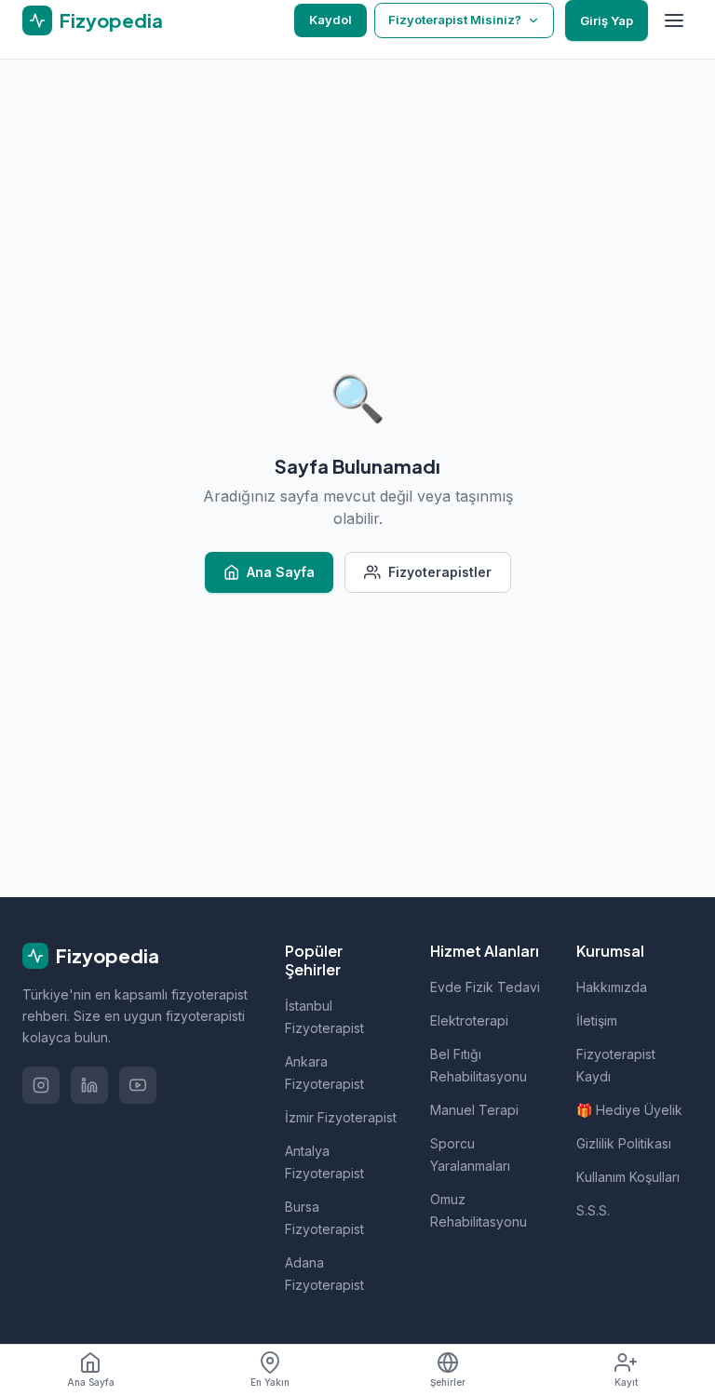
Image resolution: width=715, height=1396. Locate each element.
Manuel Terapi (474, 1110)
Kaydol (330, 19)
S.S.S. (593, 1210)
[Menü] (674, 20)
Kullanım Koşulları (628, 1177)
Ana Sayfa (281, 572)
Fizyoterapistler (440, 572)
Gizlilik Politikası (623, 1143)
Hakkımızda (611, 987)
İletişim (596, 1020)
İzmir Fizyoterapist (341, 1117)
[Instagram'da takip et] (41, 1085)
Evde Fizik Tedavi (485, 987)
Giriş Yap (606, 20)
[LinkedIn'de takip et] (89, 1085)
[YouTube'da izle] (137, 1085)
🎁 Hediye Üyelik (629, 1110)
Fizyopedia (107, 955)
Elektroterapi (469, 1020)
